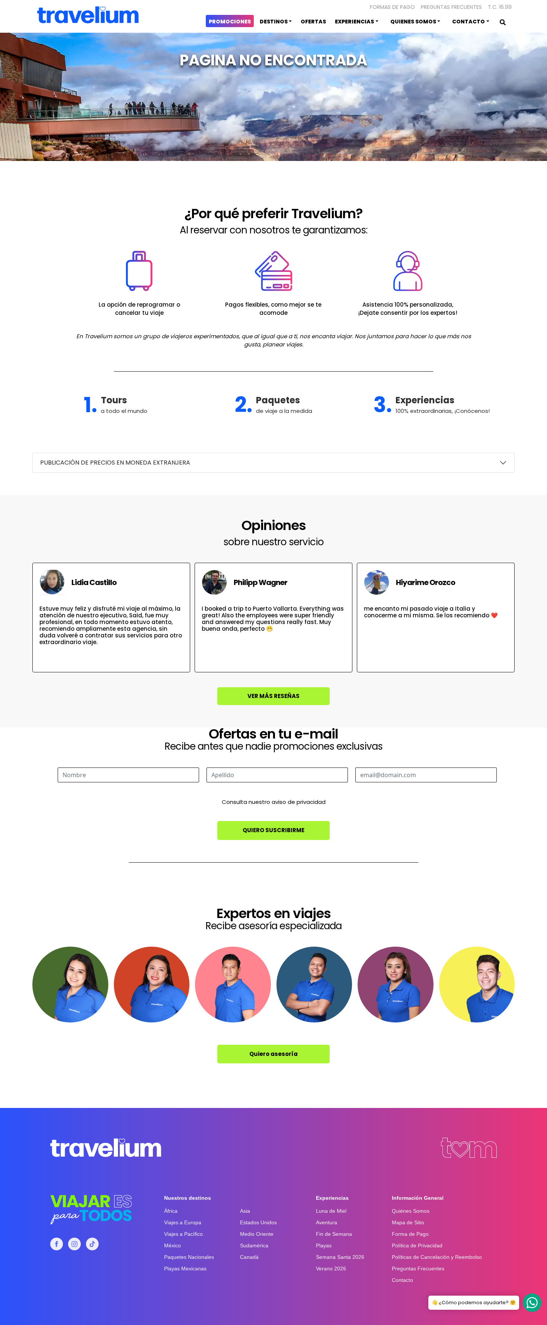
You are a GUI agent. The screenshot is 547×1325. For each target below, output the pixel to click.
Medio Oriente (257, 1234)
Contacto (402, 1280)
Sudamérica (254, 1245)
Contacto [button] (468, 21)
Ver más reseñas (273, 696)
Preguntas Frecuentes (451, 7)
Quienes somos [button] (413, 21)
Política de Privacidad (417, 1245)
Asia (245, 1211)
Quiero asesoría (273, 1054)
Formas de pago (392, 7)
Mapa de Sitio (408, 1222)
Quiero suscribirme (273, 830)
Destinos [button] (274, 21)
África (170, 1211)
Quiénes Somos (410, 1211)
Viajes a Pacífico (183, 1234)
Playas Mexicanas (185, 1268)
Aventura (326, 1222)
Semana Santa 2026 (340, 1257)
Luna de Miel (331, 1211)
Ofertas (313, 21)
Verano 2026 (331, 1268)
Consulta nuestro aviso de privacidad (274, 802)
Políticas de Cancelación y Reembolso (437, 1257)
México (172, 1245)
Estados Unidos (258, 1222)
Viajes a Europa (182, 1222)
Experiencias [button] (354, 21)
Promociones (230, 21)
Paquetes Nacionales (189, 1257)
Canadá (249, 1257)
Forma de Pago (410, 1234)
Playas (324, 1245)
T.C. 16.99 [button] (500, 7)
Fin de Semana (334, 1234)
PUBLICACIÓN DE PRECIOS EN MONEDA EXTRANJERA (115, 462)
